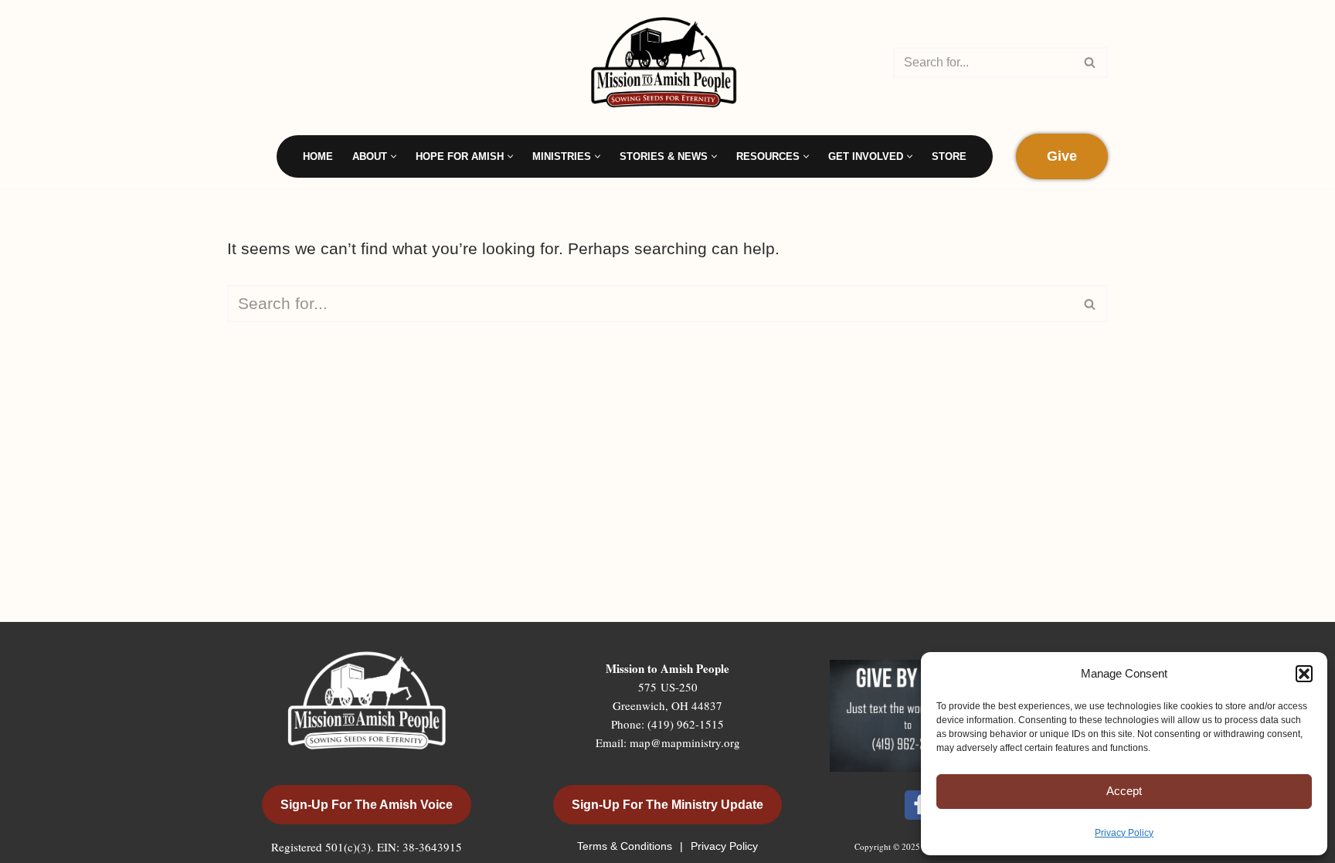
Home (318, 156)
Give (1062, 156)
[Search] (1090, 62)
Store (949, 156)
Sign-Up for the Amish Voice (366, 804)
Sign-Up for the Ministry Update (667, 804)
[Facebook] (919, 805)
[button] (1304, 673)
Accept (1124, 790)
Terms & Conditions (626, 846)
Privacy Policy (1124, 832)
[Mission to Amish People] (667, 62)
